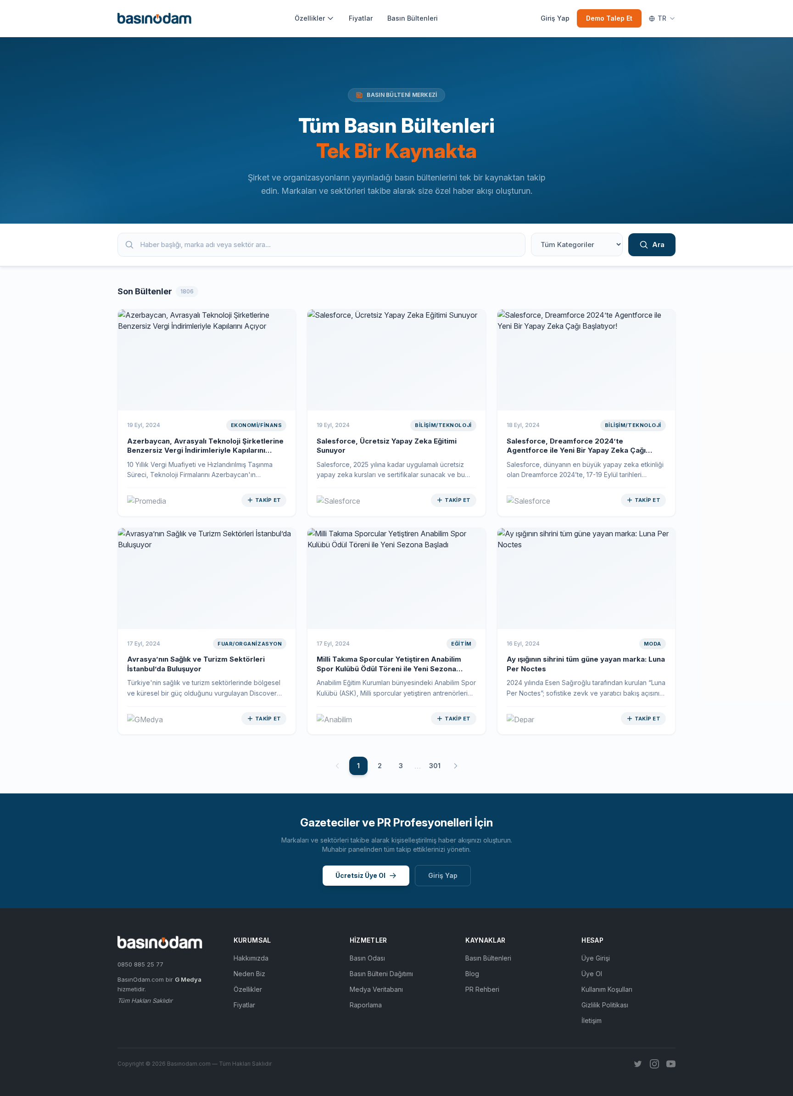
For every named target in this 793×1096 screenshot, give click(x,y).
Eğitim (461, 644)
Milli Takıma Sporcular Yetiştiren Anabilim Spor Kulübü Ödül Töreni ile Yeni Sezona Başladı (389, 668)
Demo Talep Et (609, 18)
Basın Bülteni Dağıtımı (381, 974)
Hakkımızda (251, 958)
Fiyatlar (361, 18)
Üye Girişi (595, 958)
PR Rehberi (482, 989)
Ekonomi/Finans (256, 425)
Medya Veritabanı (376, 989)
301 (435, 766)
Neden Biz (249, 974)
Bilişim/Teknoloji (443, 425)
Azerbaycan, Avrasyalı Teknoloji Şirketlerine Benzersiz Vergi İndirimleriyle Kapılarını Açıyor (205, 450)
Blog (472, 974)
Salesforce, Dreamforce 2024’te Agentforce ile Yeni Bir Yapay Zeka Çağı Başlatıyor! (576, 450)
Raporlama (366, 1005)
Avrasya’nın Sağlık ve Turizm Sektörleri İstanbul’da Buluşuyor (196, 664)
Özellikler (310, 18)
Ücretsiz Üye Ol (360, 875)
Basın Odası (367, 958)
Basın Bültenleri (412, 18)
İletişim (591, 1020)
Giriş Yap (555, 18)
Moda (652, 644)
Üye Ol (591, 974)
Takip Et (268, 500)
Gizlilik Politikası (604, 1005)
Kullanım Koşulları (606, 989)
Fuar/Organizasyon (250, 644)
